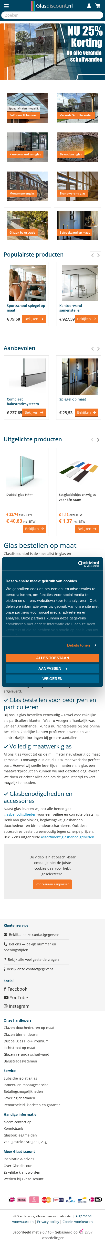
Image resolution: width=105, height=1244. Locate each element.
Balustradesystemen (20, 1061)
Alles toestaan (52, 658)
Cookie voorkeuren (78, 1221)
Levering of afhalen (19, 1098)
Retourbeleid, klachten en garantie (32, 1105)
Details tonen (78, 645)
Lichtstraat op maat (19, 1047)
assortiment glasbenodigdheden (67, 837)
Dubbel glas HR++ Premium (26, 1041)
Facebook (16, 989)
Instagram (19, 1006)
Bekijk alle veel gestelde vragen (33, 959)
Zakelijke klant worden (22, 1172)
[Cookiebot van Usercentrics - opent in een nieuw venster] (78, 564)
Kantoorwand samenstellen (70, 308)
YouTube (18, 997)
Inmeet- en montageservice (26, 1084)
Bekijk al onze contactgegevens (34, 934)
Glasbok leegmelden (20, 1135)
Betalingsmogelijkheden (23, 1091)
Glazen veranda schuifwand (26, 1054)
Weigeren (52, 679)
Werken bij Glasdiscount (23, 1179)
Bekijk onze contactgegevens (30, 969)
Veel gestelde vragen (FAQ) (25, 1141)
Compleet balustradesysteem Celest (23, 404)
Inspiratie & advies (19, 1159)
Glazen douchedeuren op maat (29, 1027)
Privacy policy (48, 1221)
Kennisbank (13, 1128)
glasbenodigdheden (20, 814)
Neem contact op (18, 1122)
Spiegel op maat (72, 399)
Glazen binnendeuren (22, 1034)
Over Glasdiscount (19, 1165)
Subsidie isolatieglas (20, 1078)
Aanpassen (49, 668)
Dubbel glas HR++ (19, 494)
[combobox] (47, 15)
